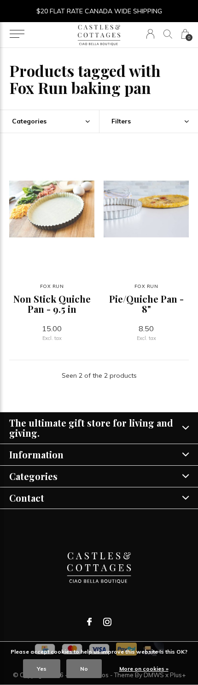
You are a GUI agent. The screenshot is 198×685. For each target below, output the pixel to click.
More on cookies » (144, 668)
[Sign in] (150, 34)
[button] (17, 34)
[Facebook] (89, 622)
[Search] (167, 34)
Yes (42, 668)
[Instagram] (107, 622)
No (84, 668)
